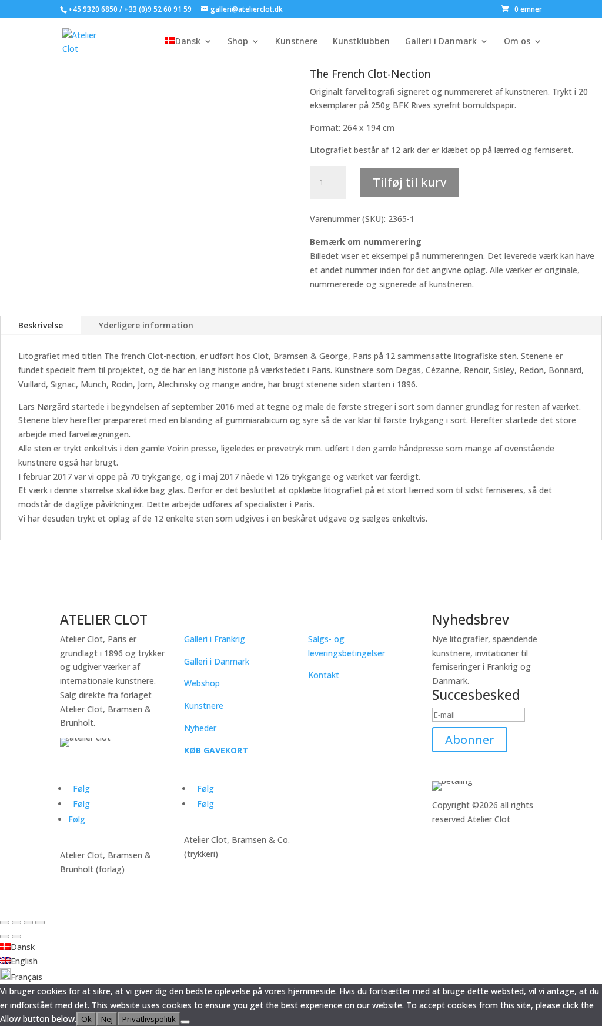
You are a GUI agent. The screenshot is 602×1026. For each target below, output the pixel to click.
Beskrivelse (40, 325)
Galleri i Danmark (441, 42)
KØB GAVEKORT (216, 750)
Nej (107, 1019)
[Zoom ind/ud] (4, 922)
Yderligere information (146, 325)
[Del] (28, 922)
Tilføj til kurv (409, 182)
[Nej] (185, 1022)
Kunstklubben (361, 42)
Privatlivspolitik (149, 1019)
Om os (517, 42)
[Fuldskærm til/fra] (16, 922)
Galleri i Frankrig (214, 639)
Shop (238, 42)
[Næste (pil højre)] (16, 936)
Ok (86, 1019)
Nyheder (200, 727)
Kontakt (323, 674)
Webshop (202, 683)
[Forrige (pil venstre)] (4, 936)
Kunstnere (296, 42)
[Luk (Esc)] (40, 922)
